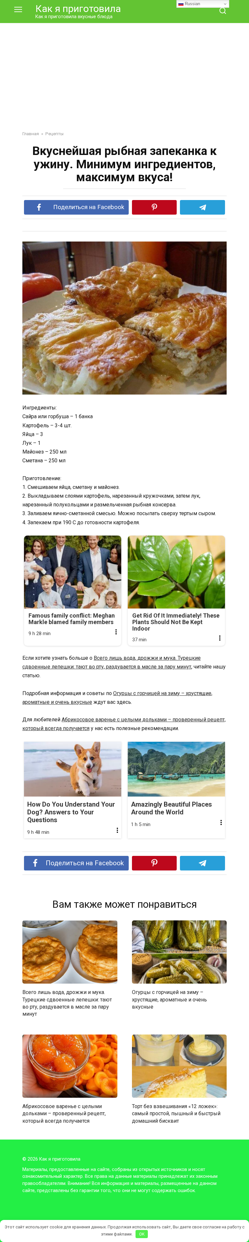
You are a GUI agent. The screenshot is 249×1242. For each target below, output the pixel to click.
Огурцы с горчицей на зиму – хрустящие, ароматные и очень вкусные (169, 999)
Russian (192, 3)
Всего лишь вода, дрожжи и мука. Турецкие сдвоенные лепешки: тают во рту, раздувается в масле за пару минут (67, 1003)
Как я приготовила (78, 8)
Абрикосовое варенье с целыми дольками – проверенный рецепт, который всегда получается (64, 1113)
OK (142, 1234)
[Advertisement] (124, 72)
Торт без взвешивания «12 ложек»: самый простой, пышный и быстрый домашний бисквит (176, 1113)
